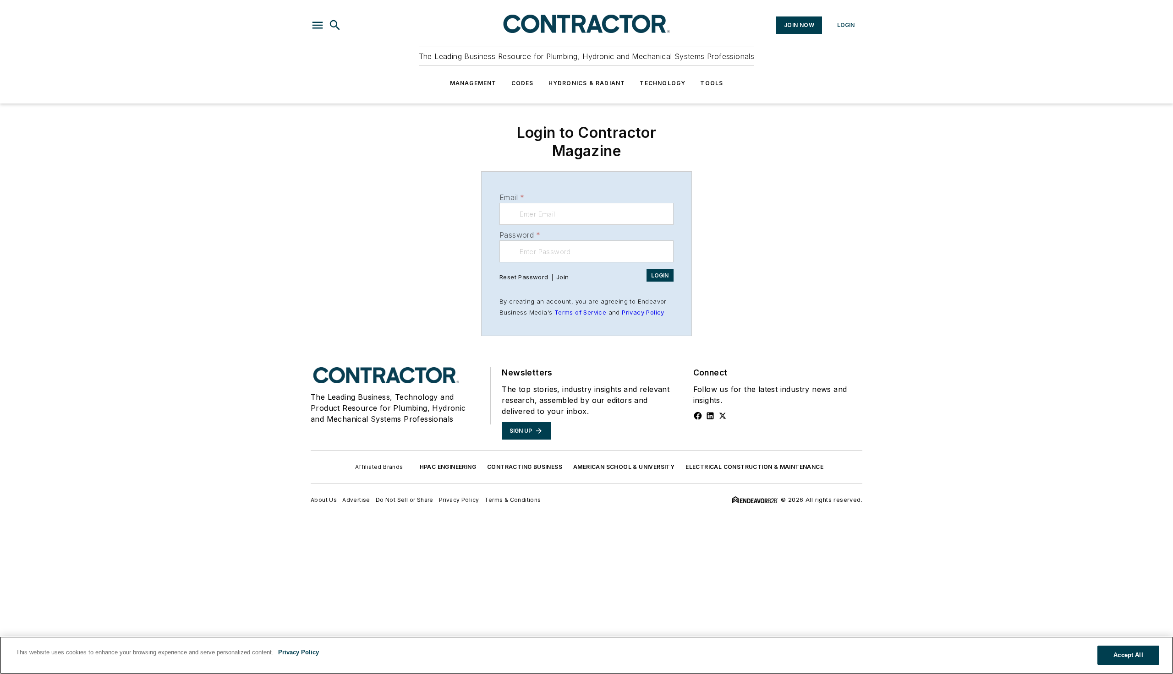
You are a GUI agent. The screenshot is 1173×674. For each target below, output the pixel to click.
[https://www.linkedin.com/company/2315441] (710, 415)
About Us (324, 499)
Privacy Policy (643, 312)
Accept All (1128, 655)
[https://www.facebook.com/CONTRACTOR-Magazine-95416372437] (697, 415)
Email (511, 197)
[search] (335, 25)
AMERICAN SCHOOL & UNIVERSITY (623, 466)
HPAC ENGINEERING (448, 466)
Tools (711, 83)
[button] (317, 25)
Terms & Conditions (512, 499)
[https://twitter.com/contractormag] (722, 415)
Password (520, 234)
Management (473, 83)
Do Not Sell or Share (404, 499)
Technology (662, 83)
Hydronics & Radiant (586, 83)
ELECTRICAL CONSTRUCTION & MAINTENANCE (754, 466)
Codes (522, 83)
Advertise (356, 499)
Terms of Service (580, 312)
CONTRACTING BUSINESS (524, 466)
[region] (586, 655)
